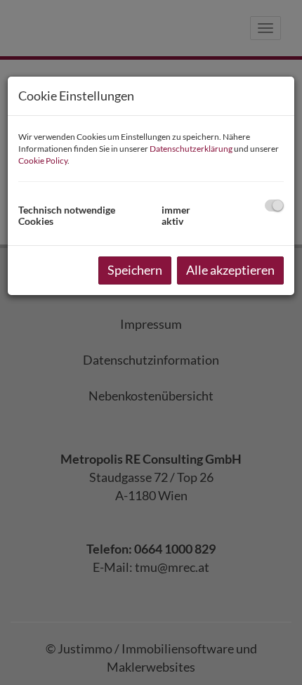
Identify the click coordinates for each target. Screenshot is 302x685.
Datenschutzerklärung (191, 148)
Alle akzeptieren (230, 270)
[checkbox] (274, 205)
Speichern (134, 270)
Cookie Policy (42, 160)
